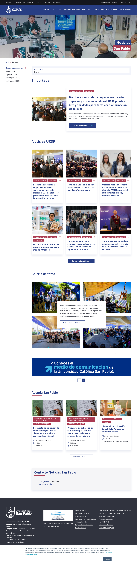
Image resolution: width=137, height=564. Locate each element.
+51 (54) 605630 (44, 481)
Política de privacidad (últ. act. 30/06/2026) (58, 523)
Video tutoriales (80, 528)
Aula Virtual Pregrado (106, 525)
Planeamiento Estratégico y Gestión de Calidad (115, 510)
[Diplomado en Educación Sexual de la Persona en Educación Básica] (115, 408)
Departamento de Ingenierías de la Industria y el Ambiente (45, 419)
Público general (57, 2)
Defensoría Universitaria (107, 516)
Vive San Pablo (48, 9)
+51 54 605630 (11, 540)
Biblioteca (115, 2)
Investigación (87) (13, 78)
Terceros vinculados (106, 519)
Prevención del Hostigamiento (85, 519)
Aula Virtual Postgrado (106, 528)
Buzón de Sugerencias (51, 526)
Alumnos (8, 2)
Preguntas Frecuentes (83, 513)
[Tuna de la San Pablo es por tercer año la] (81, 164)
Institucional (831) (13, 81)
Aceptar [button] (107, 559)
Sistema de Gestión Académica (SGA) (111, 513)
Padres (39, 2)
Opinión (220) (11, 74)
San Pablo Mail (104, 522)
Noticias (123, 2)
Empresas (47, 2)
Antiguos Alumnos (28, 2)
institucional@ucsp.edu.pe (15, 542)
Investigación (99, 9)
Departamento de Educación (111, 419)
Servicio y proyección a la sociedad (118, 9)
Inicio (8, 62)
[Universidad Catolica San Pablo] (14, 9)
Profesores (17, 2)
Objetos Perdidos (81, 522)
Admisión (59, 9)
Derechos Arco (80, 516)
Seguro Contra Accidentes (84, 525)
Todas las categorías (14, 68)
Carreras (67, 9)
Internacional (87, 9)
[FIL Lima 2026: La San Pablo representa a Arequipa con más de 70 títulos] (47, 220)
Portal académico (81, 510)
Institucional (52, 180)
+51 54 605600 (23, 540)
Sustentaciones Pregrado (42, 424)
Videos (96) (10, 71)
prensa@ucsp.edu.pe (45, 484)
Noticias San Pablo (40, 180)
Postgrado (76, 9)
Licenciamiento (105, 2)
